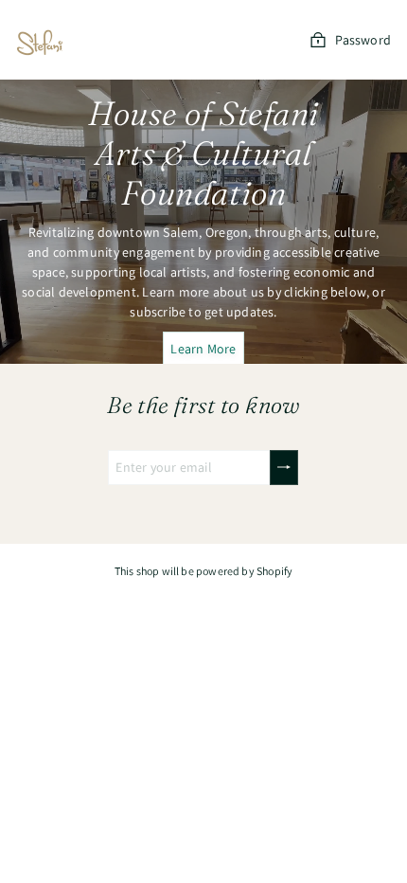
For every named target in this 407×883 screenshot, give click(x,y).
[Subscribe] (284, 467)
